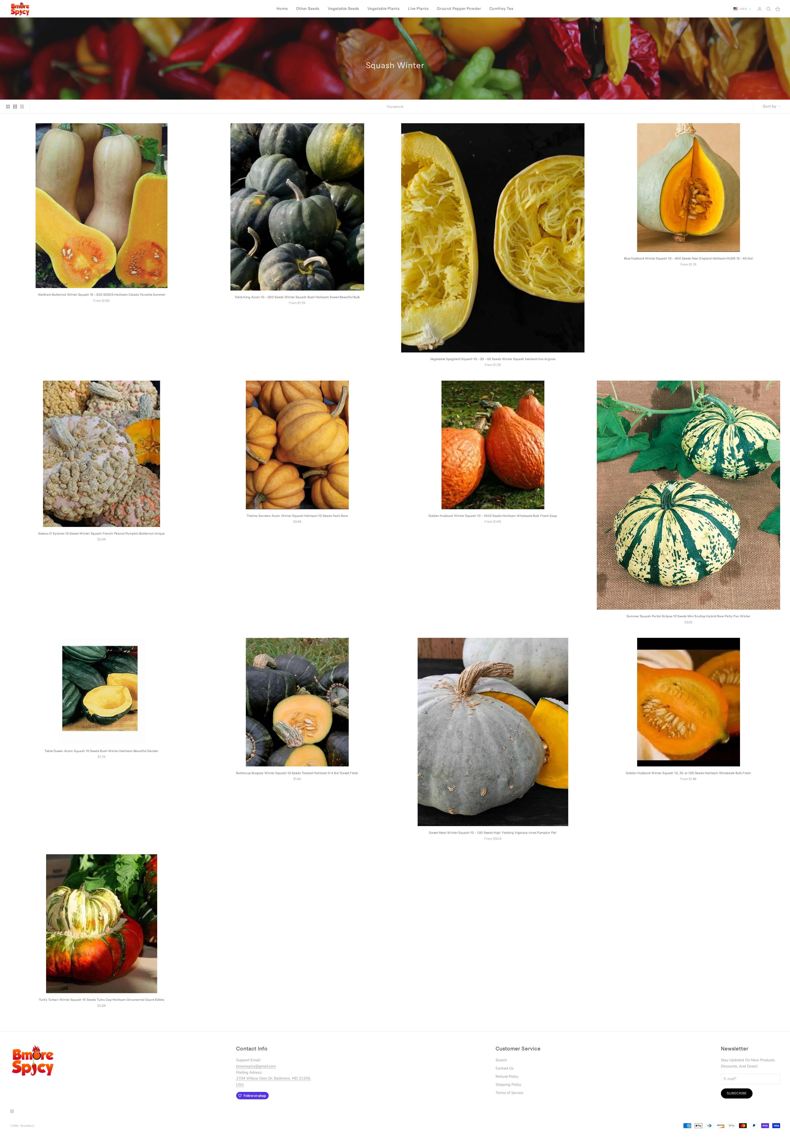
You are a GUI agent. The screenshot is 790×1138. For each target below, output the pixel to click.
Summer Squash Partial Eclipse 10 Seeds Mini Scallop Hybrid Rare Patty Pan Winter (688, 616)
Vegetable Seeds (343, 8)
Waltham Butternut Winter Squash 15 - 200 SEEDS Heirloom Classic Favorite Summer (101, 294)
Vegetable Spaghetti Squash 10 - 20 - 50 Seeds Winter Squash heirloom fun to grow (493, 359)
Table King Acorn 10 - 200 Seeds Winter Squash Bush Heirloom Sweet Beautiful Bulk (297, 297)
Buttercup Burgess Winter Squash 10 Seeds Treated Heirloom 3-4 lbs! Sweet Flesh (297, 773)
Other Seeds (307, 8)
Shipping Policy (508, 1084)
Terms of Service (509, 1092)
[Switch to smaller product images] (15, 106)
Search (501, 1060)
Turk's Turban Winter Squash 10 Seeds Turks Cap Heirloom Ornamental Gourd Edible (101, 1000)
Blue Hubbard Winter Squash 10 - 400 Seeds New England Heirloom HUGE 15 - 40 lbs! (688, 258)
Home (282, 8)
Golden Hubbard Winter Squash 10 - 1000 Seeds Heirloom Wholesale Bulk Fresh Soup (493, 516)
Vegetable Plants (383, 8)
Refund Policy (507, 1076)
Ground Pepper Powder (459, 8)
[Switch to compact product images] (22, 106)
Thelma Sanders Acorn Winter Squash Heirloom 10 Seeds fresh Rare (297, 516)
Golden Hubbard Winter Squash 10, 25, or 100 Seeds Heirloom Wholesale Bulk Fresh (688, 773)
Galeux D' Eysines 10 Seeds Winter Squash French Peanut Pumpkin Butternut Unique (101, 533)
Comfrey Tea (501, 8)
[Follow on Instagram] (12, 1111)
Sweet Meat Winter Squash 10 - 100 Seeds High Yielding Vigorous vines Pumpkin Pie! (492, 833)
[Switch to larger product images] (8, 106)
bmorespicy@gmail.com (256, 1066)
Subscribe (737, 1093)
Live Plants (418, 8)
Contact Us (505, 1068)
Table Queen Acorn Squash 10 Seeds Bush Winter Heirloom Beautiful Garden (101, 751)
